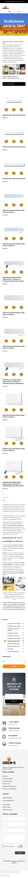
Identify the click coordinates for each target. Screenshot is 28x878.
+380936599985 (8, 1)
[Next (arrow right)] (7, 875)
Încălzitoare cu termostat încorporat (13, 629)
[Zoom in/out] (17, 871)
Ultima (4, 500)
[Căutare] (14, 11)
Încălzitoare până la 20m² (13, 646)
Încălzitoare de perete (12, 633)
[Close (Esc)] (2, 871)
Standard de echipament (13, 651)
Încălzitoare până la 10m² (13, 641)
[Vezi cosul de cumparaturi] (19, 10)
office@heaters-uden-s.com (19, 1)
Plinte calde (10, 649)
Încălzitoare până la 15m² (13, 643)
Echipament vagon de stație (14, 626)
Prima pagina (7, 29)
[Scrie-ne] (9, 11)
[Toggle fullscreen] (12, 871)
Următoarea (6, 497)
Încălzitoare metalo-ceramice (14, 638)
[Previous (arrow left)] (2, 875)
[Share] (7, 871)
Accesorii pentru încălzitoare (14, 623)
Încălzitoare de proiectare (13, 635)
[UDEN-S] (6, 7)
